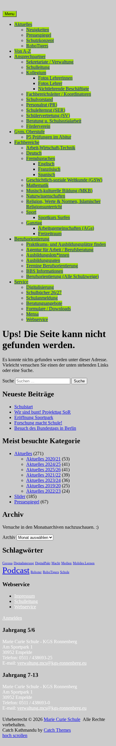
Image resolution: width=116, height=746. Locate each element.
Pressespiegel (38, 35)
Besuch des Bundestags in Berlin (45, 428)
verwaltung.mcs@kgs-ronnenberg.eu (52, 663)
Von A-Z (22, 51)
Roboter (36, 572)
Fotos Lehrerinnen (55, 77)
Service (21, 281)
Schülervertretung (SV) (48, 115)
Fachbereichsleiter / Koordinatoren (58, 94)
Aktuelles (23, 24)
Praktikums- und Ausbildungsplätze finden (66, 244)
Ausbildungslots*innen (47, 255)
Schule (64, 572)
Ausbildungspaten (43, 260)
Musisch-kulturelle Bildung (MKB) (59, 190)
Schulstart (23, 406)
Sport (31, 212)
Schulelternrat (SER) (45, 110)
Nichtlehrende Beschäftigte (63, 88)
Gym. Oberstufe (29, 131)
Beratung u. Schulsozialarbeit (53, 120)
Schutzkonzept (40, 40)
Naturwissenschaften (45, 195)
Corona (7, 563)
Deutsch (34, 153)
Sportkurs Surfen (54, 217)
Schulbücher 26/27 (44, 292)
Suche (8, 380)
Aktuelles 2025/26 (43, 469)
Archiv (8, 537)
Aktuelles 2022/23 (43, 491)
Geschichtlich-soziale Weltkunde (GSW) (64, 179)
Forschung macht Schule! (38, 422)
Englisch (46, 163)
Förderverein (38, 126)
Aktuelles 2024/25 (43, 464)
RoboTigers (37, 45)
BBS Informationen (44, 271)
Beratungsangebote (44, 303)
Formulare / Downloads (48, 308)
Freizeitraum (50, 233)
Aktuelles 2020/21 (43, 458)
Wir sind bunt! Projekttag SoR (42, 412)
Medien (66, 563)
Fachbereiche (26, 142)
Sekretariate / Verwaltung (49, 61)
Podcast (15, 570)
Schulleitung (38, 67)
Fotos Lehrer (50, 83)
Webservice (37, 319)
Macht (55, 563)
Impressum (24, 595)
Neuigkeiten (37, 29)
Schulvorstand (39, 99)
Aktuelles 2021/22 (43, 474)
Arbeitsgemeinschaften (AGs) (66, 228)
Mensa (32, 314)
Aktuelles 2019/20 (43, 485)
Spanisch (46, 174)
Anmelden (12, 618)
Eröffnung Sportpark (33, 417)
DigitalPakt (42, 563)
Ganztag (34, 222)
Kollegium (36, 72)
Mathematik (37, 185)
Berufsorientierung (31, 238)
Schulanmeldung (42, 297)
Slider (19, 496)
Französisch (49, 169)
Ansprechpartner (30, 56)
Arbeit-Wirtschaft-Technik (50, 147)
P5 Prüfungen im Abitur (48, 136)
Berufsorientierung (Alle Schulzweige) (62, 276)
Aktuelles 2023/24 (43, 480)
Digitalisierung (40, 287)
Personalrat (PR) (41, 104)
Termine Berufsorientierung (52, 265)
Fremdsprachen (40, 158)
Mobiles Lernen (84, 563)
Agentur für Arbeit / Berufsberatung (59, 249)
